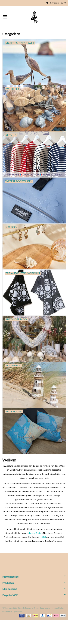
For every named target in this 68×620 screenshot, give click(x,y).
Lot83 (43, 537)
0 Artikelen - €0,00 (58, 3)
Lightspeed (17, 611)
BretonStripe (35, 533)
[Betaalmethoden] (21, 615)
